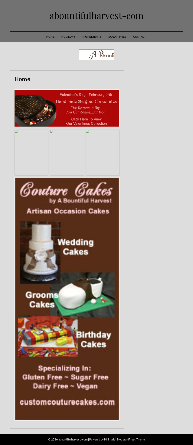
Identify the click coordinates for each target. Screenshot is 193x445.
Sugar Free (117, 36)
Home (50, 36)
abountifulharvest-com (96, 15)
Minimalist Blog (113, 439)
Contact (140, 36)
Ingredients (92, 36)
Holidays (68, 36)
